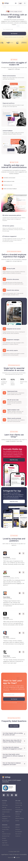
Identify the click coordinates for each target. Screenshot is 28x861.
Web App (4, 807)
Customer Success (6, 833)
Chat (3, 814)
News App (17, 807)
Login (20, 3)
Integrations (4, 818)
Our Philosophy (18, 831)
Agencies (17, 816)
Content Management (7, 809)
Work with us (18, 833)
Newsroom (17, 829)
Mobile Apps (5, 805)
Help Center (4, 842)
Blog (3, 831)
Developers (4, 840)
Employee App (18, 803)
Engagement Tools (6, 816)
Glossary (4, 838)
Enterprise (17, 814)
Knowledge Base (6, 827)
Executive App (18, 805)
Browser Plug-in (5, 820)
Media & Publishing (19, 818)
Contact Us (17, 836)
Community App (19, 809)
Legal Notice (4, 854)
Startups (17, 820)
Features (4, 803)
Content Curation (6, 811)
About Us (17, 827)
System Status (5, 845)
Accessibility (23, 854)
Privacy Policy (5, 829)
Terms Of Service (14, 854)
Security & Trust (5, 836)
